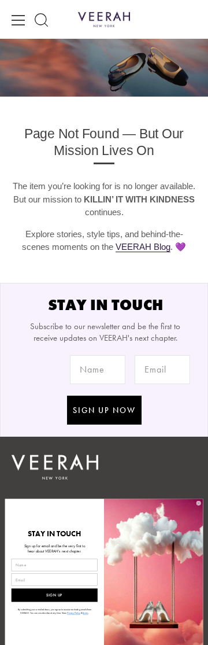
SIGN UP (54, 595)
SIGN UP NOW (104, 410)
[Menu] (18, 20)
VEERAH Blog (143, 247)
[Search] (41, 20)
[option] (104, 68)
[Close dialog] (198, 503)
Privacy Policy (73, 613)
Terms (85, 613)
